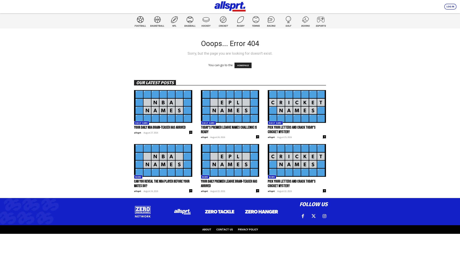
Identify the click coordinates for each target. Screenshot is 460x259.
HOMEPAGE (243, 65)
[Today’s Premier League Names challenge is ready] (230, 106)
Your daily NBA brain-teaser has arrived (160, 127)
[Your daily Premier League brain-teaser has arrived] (230, 160)
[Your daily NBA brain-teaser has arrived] (163, 106)
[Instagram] (324, 216)
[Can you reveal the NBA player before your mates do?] (163, 160)
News (138, 177)
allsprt (137, 132)
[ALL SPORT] (230, 6)
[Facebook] (302, 216)
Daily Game (141, 123)
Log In (450, 6)
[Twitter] (313, 216)
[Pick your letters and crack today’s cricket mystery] (297, 106)
